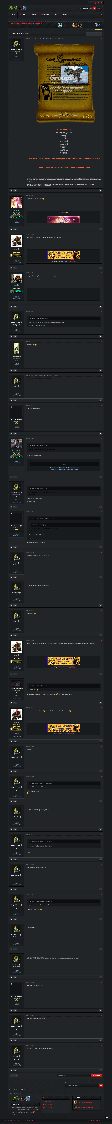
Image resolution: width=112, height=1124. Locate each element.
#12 (101, 552)
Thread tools (91, 34)
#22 (101, 864)
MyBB (11, 1120)
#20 (101, 806)
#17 (101, 707)
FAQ (56, 15)
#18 (101, 746)
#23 (101, 894)
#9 (101, 438)
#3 (101, 234)
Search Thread (96, 1075)
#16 (101, 679)
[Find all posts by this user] (11, 190)
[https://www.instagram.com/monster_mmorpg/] (101, 2)
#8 (101, 405)
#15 (101, 640)
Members (46, 15)
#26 (101, 982)
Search (34, 15)
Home (13, 15)
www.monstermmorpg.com (30, 1111)
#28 (101, 1045)
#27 (101, 1015)
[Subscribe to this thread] (100, 34)
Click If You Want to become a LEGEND (64, 260)
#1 (101, 38)
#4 (101, 272)
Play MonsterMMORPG (89, 25)
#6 (101, 341)
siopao (56, 375)
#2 (101, 195)
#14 (101, 610)
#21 (101, 834)
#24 (101, 924)
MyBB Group (20, 1120)
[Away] (20, 450)
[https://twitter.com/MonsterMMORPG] (92, 2)
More (64, 15)
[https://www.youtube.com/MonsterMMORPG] (98, 2)
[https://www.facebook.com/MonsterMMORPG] (89, 2)
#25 (101, 954)
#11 (101, 511)
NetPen (31, 1120)
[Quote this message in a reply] (100, 190)
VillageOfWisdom (58, 38)
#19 (101, 776)
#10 (101, 482)
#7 (101, 375)
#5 (101, 311)
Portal (23, 15)
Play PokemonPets (67, 25)
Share (15, 190)
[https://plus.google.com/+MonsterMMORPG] (95, 2)
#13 (101, 582)
